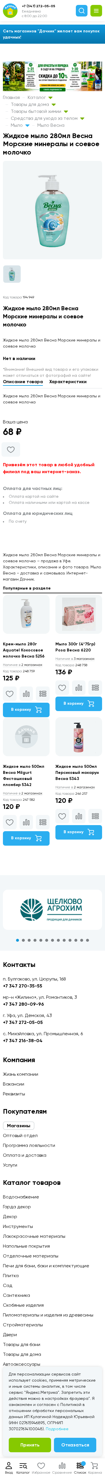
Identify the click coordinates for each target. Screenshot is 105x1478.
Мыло (17, 125)
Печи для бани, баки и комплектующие (46, 1265)
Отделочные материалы (30, 1256)
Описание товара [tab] (23, 381)
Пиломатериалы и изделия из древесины (48, 1315)
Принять (30, 1445)
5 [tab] (40, 940)
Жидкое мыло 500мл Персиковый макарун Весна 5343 (77, 772)
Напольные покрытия (26, 1246)
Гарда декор (17, 1206)
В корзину (21, 709)
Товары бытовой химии (36, 111)
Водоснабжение (21, 1197)
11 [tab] (75, 940)
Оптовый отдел (20, 1135)
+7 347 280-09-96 (23, 1004)
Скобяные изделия (23, 1305)
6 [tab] (46, 940)
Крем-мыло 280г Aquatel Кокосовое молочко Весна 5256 (24, 650)
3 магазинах (74, 659)
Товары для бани (21, 1344)
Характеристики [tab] (68, 381)
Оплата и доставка (24, 1155)
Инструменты (18, 1226)
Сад (7, 1285)
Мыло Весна (50, 125)
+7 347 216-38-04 (23, 1040)
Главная (11, 97)
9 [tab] (64, 940)
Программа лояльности (29, 1145)
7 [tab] (52, 940)
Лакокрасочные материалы (34, 1236)
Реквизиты (14, 1094)
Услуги (10, 1165)
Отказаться (75, 1445)
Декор (10, 1216)
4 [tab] (35, 940)
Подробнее (57, 1428)
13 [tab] (87, 940)
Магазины (18, 1125)
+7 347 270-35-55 (22, 986)
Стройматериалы (23, 1325)
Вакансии (13, 1084)
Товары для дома (30, 104)
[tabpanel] (52, 910)
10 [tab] (70, 940)
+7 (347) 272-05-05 (38, 6)
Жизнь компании (20, 1074)
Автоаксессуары (21, 1364)
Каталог (37, 97)
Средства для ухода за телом (45, 118)
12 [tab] (81, 940)
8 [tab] (58, 940)
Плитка (11, 1275)
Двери (10, 1334)
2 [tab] (23, 940)
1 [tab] (17, 940)
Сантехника (16, 1295)
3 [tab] (29, 940)
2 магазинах (22, 665)
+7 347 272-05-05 (23, 1022)
